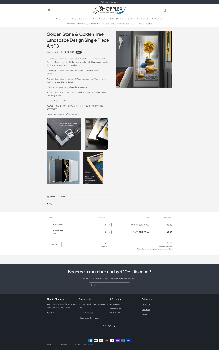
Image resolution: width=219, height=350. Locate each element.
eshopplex (55, 345)
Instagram (146, 309)
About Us (50, 313)
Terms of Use (115, 312)
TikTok (144, 314)
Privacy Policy (115, 308)
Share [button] (51, 204)
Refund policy (65, 345)
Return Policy (115, 304)
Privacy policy (76, 345)
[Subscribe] (127, 285)
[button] (49, 10)
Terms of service (88, 345)
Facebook (146, 304)
